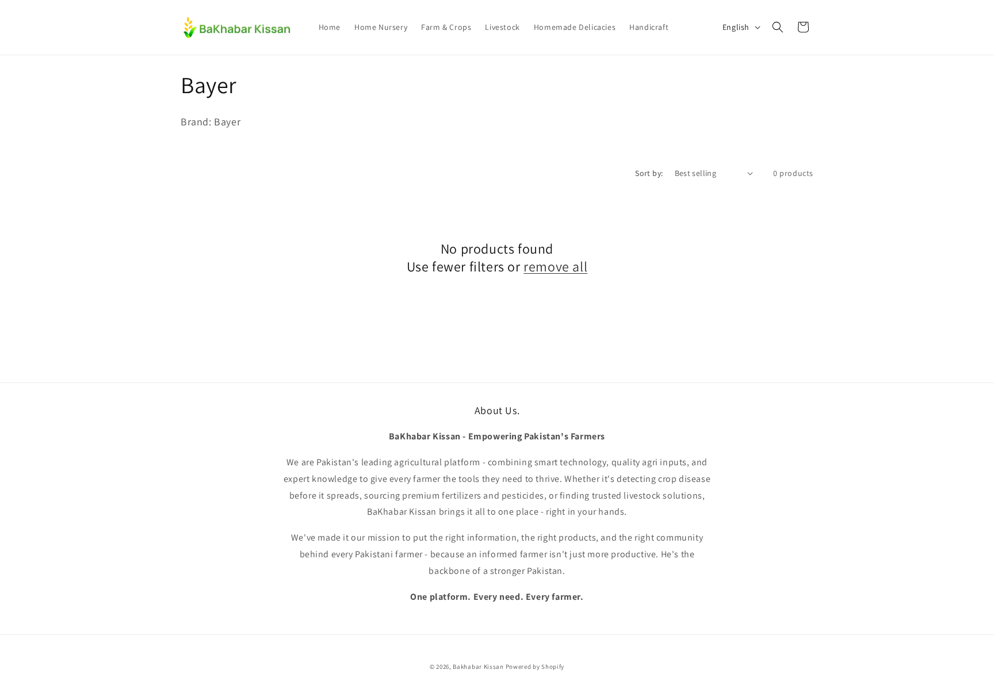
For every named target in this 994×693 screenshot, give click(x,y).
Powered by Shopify (535, 667)
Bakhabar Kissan (478, 667)
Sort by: (649, 173)
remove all (555, 266)
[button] (777, 27)
